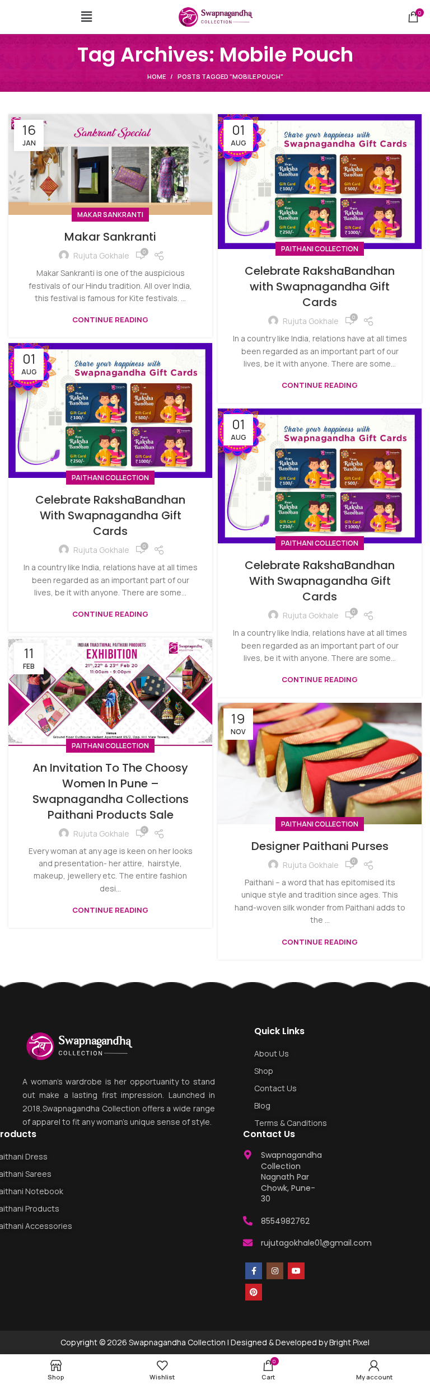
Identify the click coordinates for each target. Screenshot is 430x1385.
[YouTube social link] (296, 1270)
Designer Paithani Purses (320, 846)
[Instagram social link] (275, 1270)
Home (156, 76)
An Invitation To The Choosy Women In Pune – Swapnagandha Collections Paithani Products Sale (110, 791)
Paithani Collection (319, 248)
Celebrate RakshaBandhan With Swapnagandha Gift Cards (110, 515)
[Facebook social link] (253, 1270)
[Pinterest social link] (253, 1292)
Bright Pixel (349, 1342)
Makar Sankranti (110, 214)
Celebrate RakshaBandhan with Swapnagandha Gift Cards (320, 286)
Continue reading (110, 319)
